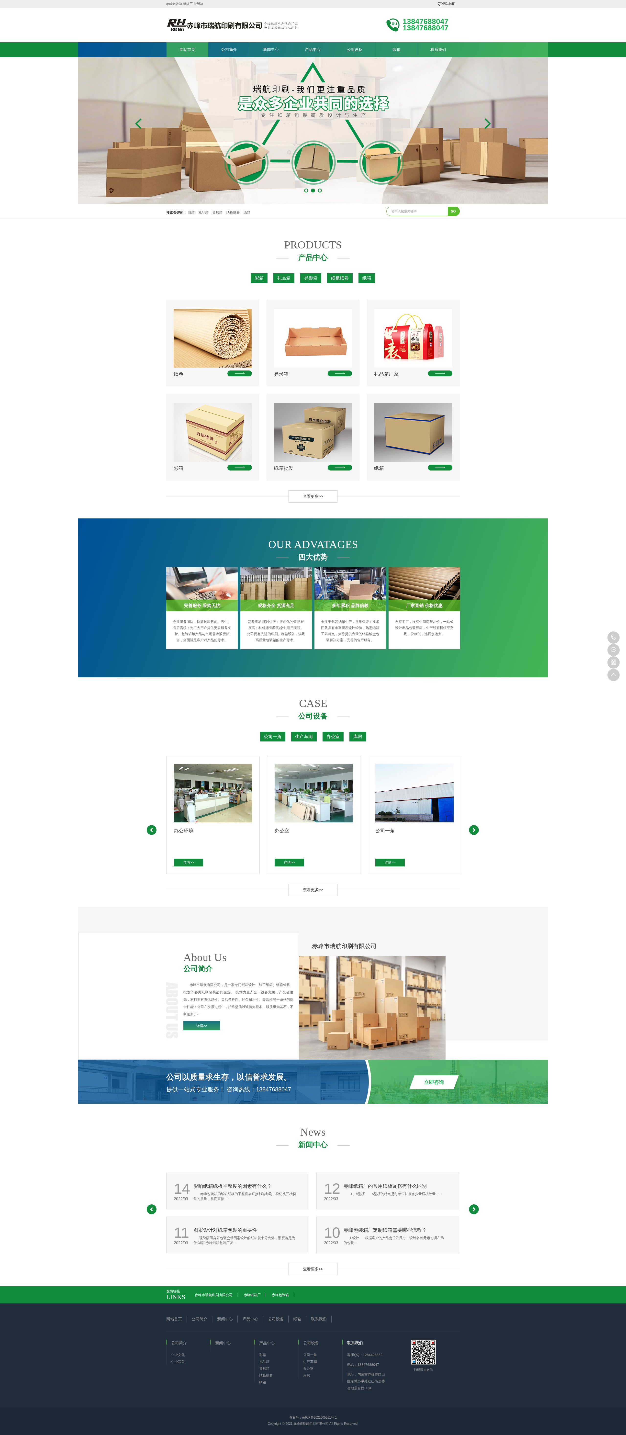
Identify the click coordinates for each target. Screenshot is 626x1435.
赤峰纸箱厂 (252, 1295)
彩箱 (191, 212)
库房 (357, 736)
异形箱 (217, 212)
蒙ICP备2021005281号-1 (319, 1417)
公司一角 (272, 736)
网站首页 (187, 49)
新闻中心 (271, 49)
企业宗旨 (178, 1362)
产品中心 (313, 49)
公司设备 (354, 49)
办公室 (333, 736)
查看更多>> (313, 496)
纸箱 (396, 49)
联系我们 (438, 49)
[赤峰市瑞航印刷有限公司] (232, 24)
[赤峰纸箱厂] (313, 130)
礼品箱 (203, 212)
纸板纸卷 (233, 212)
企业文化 (178, 1355)
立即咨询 (434, 1082)
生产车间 (304, 736)
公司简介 (229, 49)
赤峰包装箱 (280, 1295)
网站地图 (449, 4)
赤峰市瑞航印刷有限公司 (214, 1295)
